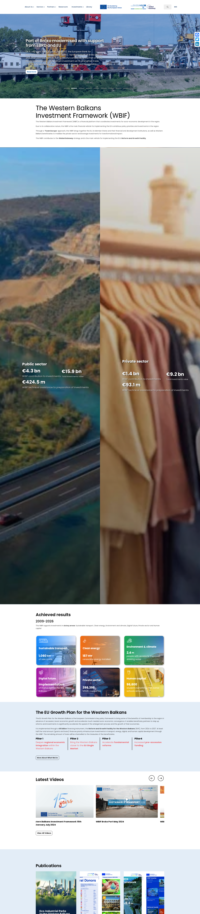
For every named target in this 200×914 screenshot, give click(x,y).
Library (89, 7)
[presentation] (152, 778)
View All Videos (44, 833)
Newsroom (63, 7)
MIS (175, 7)
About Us (29, 7)
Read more (38, 69)
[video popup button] (68, 789)
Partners (51, 7)
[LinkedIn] (197, 44)
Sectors (40, 7)
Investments (77, 7)
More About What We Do (47, 758)
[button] (66, 88)
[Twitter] (197, 39)
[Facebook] (197, 34)
